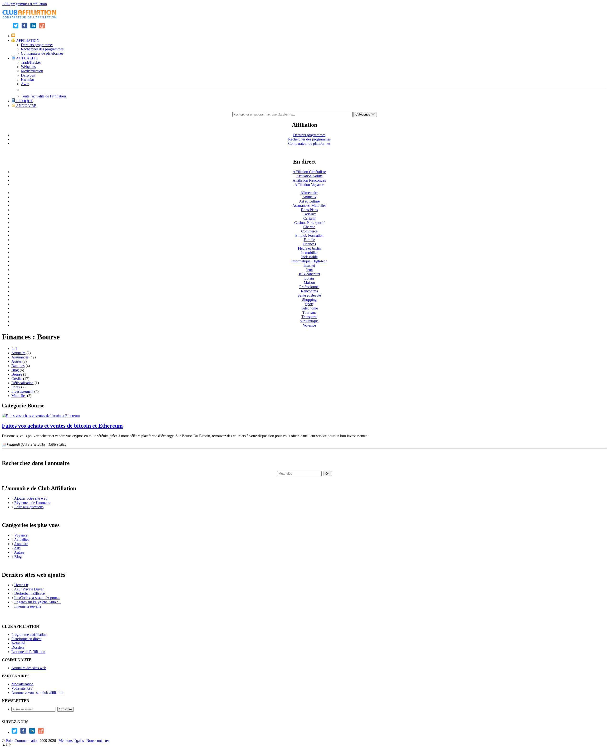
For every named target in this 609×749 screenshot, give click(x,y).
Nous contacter (97, 741)
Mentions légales (71, 741)
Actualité (18, 643)
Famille (309, 240)
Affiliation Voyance (309, 185)
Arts (17, 548)
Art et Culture (309, 201)
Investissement (22, 391)
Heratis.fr (21, 585)
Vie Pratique (309, 321)
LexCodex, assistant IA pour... (37, 598)
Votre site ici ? (22, 688)
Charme (309, 227)
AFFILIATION (27, 41)
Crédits (16, 379)
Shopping (309, 300)
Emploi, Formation (309, 235)
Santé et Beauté (309, 295)
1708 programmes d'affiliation (24, 4)
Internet (309, 265)
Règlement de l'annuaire (32, 503)
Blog (15, 370)
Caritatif (309, 218)
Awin (25, 84)
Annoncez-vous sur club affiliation (37, 693)
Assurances (20, 357)
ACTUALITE (26, 58)
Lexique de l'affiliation (28, 652)
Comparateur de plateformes (42, 53)
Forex (15, 387)
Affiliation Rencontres (309, 180)
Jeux (309, 270)
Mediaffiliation (32, 71)
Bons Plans (309, 210)
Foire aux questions (29, 507)
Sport (309, 304)
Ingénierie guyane (27, 606)
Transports (309, 317)
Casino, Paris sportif (309, 223)
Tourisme (309, 312)
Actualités (21, 539)
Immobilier (309, 253)
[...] (14, 349)
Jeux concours (309, 274)
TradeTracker (31, 62)
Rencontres (309, 291)
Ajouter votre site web (30, 498)
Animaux (309, 197)
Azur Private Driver (29, 589)
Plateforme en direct (26, 639)
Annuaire (18, 353)
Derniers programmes (37, 45)
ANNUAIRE (25, 106)
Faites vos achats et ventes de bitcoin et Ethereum (62, 426)
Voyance (309, 325)
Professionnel (309, 287)
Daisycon (28, 75)
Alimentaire (309, 193)
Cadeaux (309, 214)
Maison (309, 282)
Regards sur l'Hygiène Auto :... (37, 602)
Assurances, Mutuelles (309, 205)
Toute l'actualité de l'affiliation (43, 96)
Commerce (309, 231)
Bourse (16, 374)
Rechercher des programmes (42, 49)
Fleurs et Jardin (309, 248)
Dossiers (17, 647)
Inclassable (309, 257)
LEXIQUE (24, 101)
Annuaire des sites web (28, 668)
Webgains (28, 67)
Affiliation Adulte (309, 176)
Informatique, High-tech (309, 261)
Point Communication (22, 741)
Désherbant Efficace (29, 593)
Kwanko (27, 79)
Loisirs (309, 278)
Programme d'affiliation (29, 635)
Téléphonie (309, 308)
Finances (309, 244)
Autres (16, 361)
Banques (18, 366)
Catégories (363, 114)
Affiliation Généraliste (309, 172)
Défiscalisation (22, 383)
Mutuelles (18, 396)
